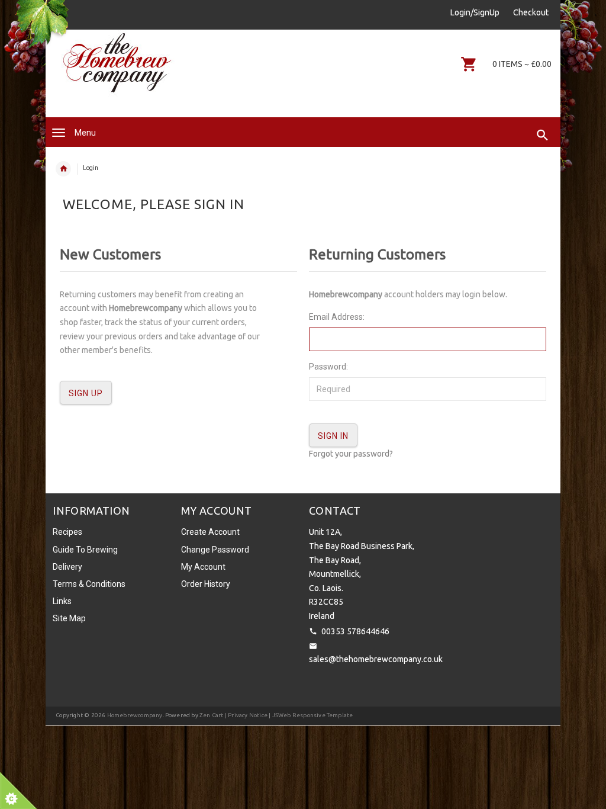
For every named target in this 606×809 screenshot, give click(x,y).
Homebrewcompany (135, 715)
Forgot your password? (351, 453)
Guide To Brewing (85, 549)
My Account (203, 567)
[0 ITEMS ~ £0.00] (469, 64)
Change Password (215, 549)
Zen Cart (211, 715)
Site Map (69, 618)
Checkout (531, 12)
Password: (328, 366)
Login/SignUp (474, 12)
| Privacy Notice (245, 715)
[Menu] (59, 133)
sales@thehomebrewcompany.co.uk (376, 659)
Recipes (67, 532)
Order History (205, 584)
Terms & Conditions (89, 584)
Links (62, 601)
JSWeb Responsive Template (312, 715)
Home (63, 168)
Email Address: (337, 317)
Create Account (210, 532)
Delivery (67, 567)
